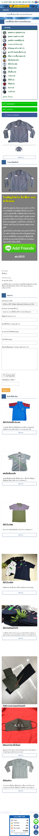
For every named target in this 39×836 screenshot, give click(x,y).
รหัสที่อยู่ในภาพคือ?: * (9, 380)
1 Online (16, 833)
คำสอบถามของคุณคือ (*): (10, 308)
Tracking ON (22, 833)
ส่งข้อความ (6, 390)
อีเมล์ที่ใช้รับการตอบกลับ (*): (11, 324)
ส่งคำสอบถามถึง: (7, 301)
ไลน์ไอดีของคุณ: (7, 339)
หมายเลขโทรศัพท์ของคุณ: (10, 331)
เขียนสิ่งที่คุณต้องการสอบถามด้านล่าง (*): (15, 347)
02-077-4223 (8, 2)
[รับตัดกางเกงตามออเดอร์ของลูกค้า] (19, 680)
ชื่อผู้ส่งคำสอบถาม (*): (9, 316)
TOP (36, 833)
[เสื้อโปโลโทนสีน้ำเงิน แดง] (19, 410)
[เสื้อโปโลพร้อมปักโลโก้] (19, 615)
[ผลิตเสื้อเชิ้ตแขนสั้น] (19, 462)
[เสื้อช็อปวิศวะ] (19, 769)
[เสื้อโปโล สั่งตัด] (19, 513)
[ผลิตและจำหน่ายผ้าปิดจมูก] (19, 725)
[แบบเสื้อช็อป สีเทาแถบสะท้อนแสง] (36, 2)
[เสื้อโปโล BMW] (19, 567)
